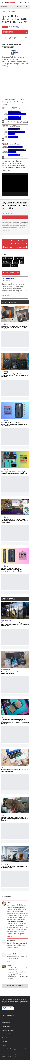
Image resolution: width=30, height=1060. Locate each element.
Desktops (4, 11)
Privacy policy (6, 1022)
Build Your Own (7, 258)
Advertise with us (7, 1034)
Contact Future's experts (9, 1019)
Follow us (15, 37)
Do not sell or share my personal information (14, 1049)
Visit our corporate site (14, 1003)
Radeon (14, 266)
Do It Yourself (19, 258)
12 (18, 243)
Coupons (4, 1041)
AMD (21, 262)
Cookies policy (6, 1026)
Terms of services (21, 222)
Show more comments (14, 986)
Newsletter (25, 37)
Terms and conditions (8, 1015)
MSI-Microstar (6, 262)
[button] (28, 2)
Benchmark (6, 266)
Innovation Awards (16, 7)
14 (26, 243)
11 (15, 243)
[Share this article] (3, 37)
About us (4, 1038)
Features (4, 27)
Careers (4, 1045)
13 (22, 243)
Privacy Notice (23, 224)
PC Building (12, 11)
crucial (16, 262)
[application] (15, 183)
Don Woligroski (14, 26)
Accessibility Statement (8, 1030)
